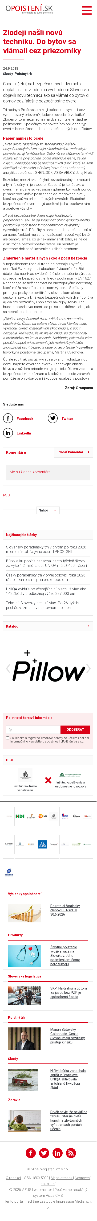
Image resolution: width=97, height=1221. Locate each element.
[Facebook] (31, 1153)
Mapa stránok (62, 1178)
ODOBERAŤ (75, 729)
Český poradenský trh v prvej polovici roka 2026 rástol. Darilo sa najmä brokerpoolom (45, 577)
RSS (6, 495)
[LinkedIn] (58, 1153)
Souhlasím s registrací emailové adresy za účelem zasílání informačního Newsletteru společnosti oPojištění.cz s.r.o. (49, 739)
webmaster (43, 1190)
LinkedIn (24, 433)
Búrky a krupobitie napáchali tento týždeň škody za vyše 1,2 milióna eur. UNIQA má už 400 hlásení (46, 563)
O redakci (13, 1178)
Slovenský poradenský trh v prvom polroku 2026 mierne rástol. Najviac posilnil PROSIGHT (46, 549)
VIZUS (26, 1190)
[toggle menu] (87, 11)
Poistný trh (23, 74)
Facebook (25, 419)
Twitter (67, 419)
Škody (8, 74)
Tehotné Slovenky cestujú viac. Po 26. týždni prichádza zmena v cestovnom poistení (42, 605)
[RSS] (71, 1153)
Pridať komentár (70, 452)
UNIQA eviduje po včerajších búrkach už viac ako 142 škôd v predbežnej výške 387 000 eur (46, 591)
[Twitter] (44, 1153)
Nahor (43, 510)
